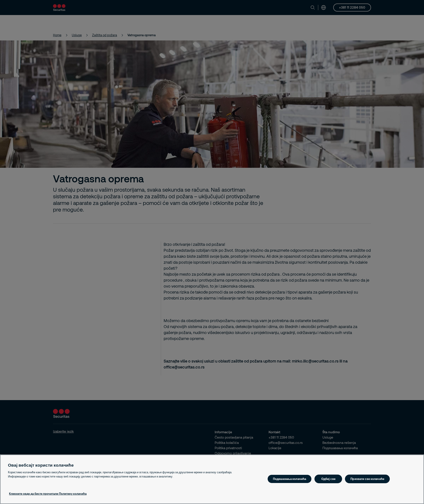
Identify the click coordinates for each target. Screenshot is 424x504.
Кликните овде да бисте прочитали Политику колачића (48, 493)
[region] (212, 479)
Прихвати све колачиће (367, 479)
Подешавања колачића (289, 479)
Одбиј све (328, 479)
